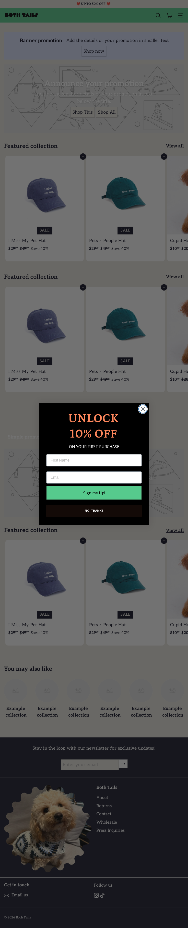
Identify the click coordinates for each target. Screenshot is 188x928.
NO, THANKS (94, 511)
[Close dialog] (143, 409)
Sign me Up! (94, 493)
